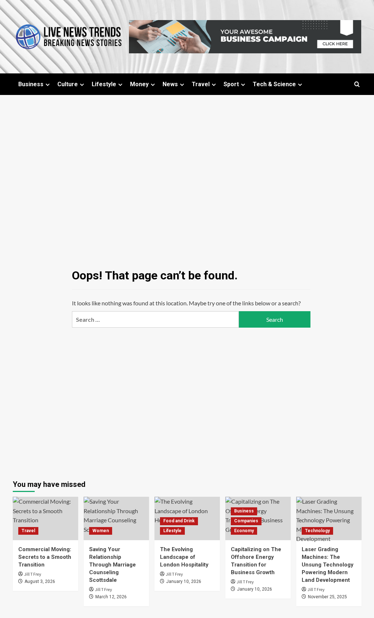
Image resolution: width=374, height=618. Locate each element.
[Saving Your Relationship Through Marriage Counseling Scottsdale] (116, 518)
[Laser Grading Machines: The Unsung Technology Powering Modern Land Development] (329, 518)
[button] (357, 84)
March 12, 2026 (111, 596)
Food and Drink (179, 520)
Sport (231, 84)
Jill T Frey (32, 574)
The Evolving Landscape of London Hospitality (184, 557)
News (170, 84)
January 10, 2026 (183, 581)
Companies (246, 520)
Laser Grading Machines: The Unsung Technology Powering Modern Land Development (328, 564)
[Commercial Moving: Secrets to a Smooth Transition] (45, 518)
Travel (201, 84)
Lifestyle (104, 84)
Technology (317, 530)
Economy (244, 530)
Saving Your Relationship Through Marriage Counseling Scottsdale (112, 564)
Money (139, 84)
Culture (67, 84)
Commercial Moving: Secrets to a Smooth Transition (44, 557)
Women (100, 530)
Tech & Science (274, 84)
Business (30, 84)
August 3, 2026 (39, 581)
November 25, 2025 (327, 596)
